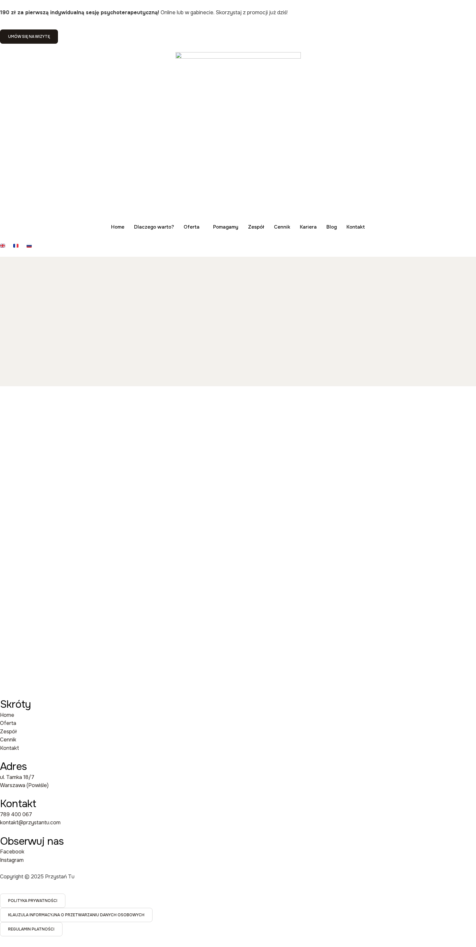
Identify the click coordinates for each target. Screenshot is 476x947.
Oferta (191, 227)
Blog (331, 227)
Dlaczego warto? (154, 227)
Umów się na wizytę (29, 36)
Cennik (282, 227)
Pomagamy (225, 227)
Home (117, 227)
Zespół (256, 227)
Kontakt (355, 227)
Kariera (308, 227)
